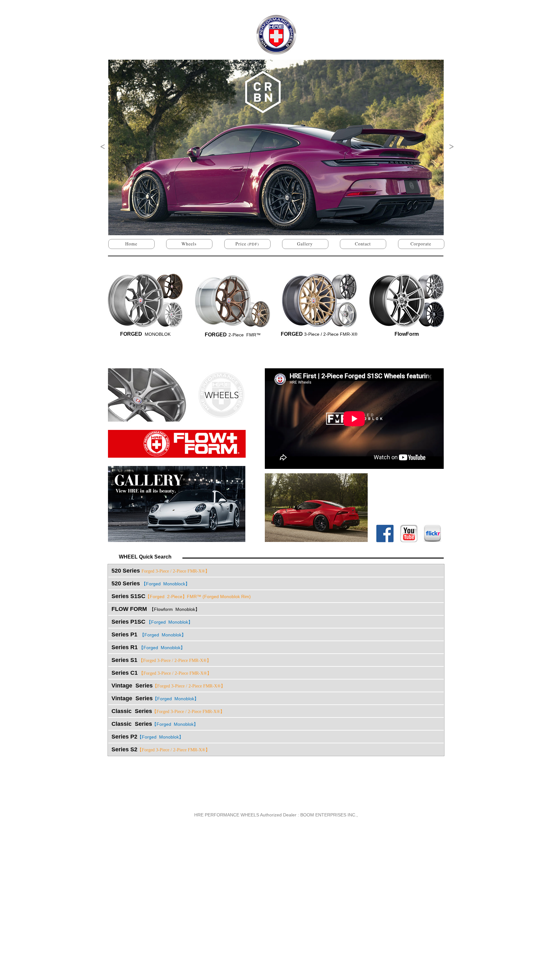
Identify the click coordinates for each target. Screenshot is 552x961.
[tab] (276, 570)
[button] (101, 145)
